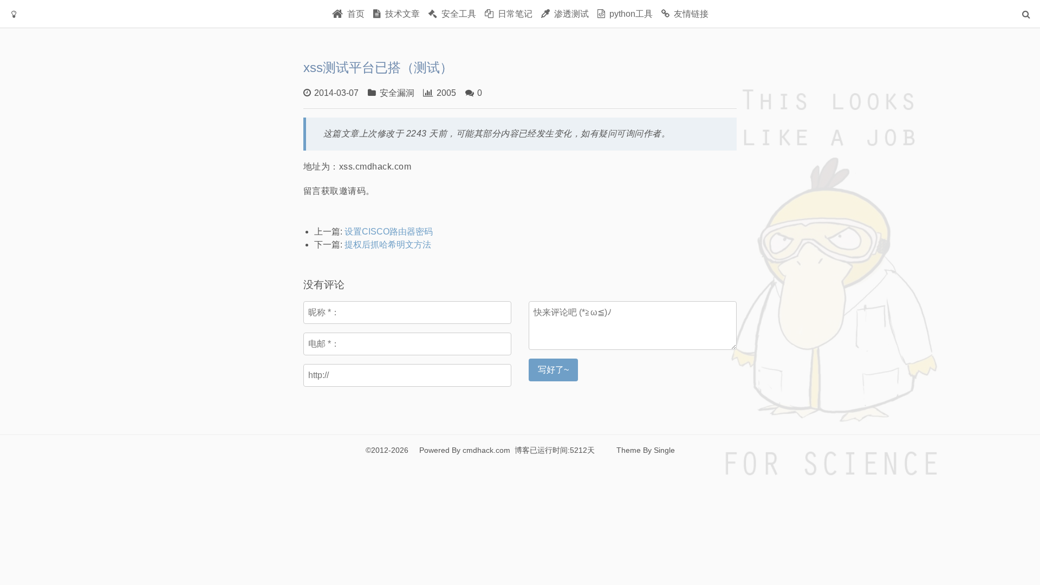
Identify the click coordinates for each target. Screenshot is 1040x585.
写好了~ (553, 369)
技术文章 (400, 13)
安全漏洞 (397, 93)
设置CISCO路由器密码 (388, 231)
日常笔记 (512, 13)
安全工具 (456, 13)
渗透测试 (569, 13)
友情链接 (689, 13)
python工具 (629, 13)
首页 (354, 13)
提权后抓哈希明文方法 (387, 244)
